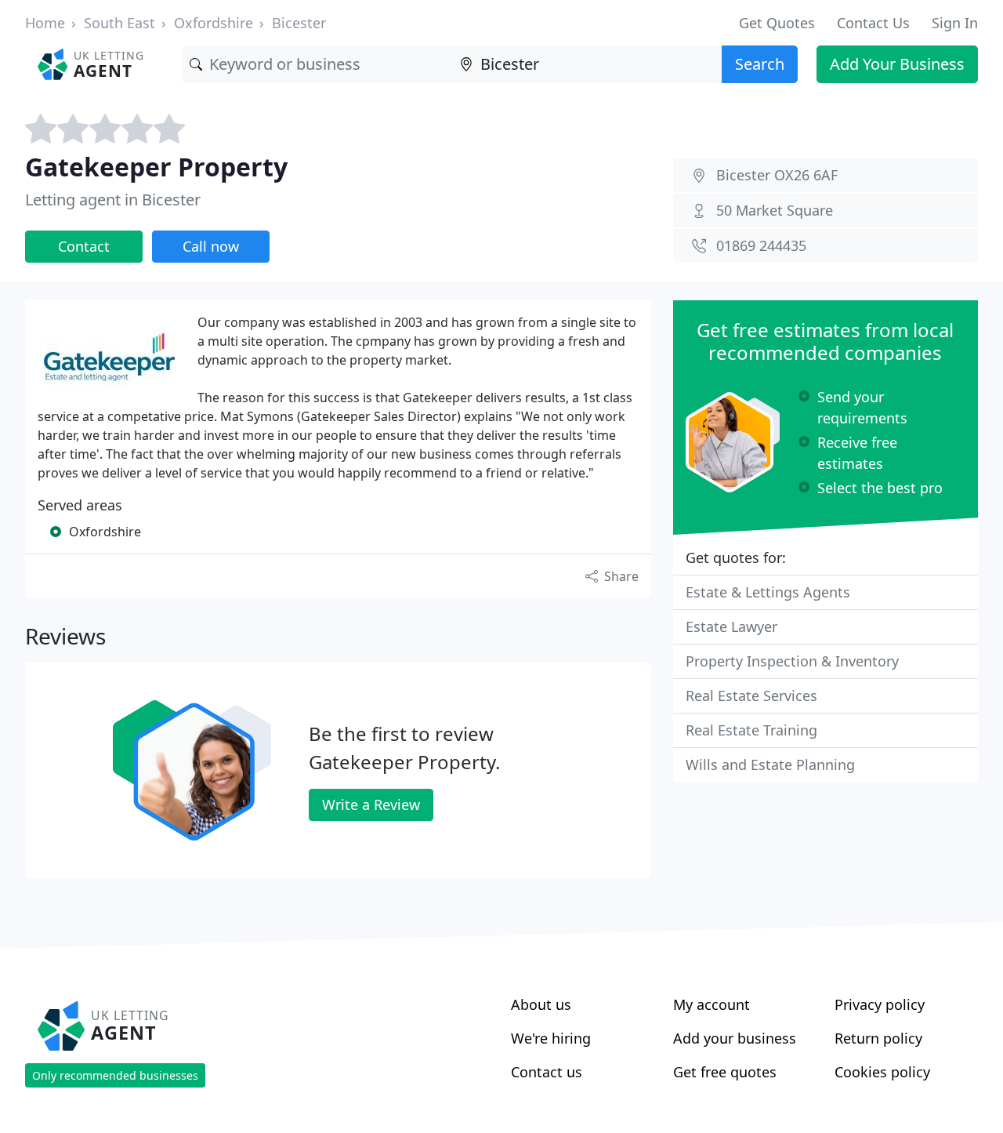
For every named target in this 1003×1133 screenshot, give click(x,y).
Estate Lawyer (731, 626)
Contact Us (873, 22)
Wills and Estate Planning (770, 764)
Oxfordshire (213, 22)
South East (119, 22)
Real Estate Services (751, 695)
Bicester (299, 22)
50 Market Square (774, 210)
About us (541, 1004)
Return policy (878, 1038)
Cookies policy (882, 1071)
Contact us (546, 1071)
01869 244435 (761, 245)
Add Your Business (897, 63)
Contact (84, 246)
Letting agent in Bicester (113, 199)
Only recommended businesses (115, 1075)
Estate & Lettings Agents (768, 592)
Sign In (955, 22)
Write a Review (371, 804)
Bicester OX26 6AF (777, 174)
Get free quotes (725, 1071)
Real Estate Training (751, 730)
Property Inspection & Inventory (792, 661)
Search (759, 63)
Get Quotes (777, 22)
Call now (211, 246)
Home (45, 22)
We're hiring (551, 1038)
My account (711, 1004)
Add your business (734, 1038)
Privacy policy (880, 1004)
